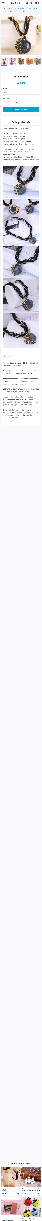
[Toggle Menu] (3, 3)
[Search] (31, 3)
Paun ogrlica (20, 11)
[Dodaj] (18, 1194)
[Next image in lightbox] (39, 35)
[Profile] (27, 3)
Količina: (6, 98)
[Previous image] (2, 62)
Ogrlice (9, 11)
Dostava (7, 356)
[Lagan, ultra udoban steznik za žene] (11, 1181)
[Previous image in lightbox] (3, 35)
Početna (7, 9)
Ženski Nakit (32, 9)
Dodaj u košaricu (21, 109)
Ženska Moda (18, 9)
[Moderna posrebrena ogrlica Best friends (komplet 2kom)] (31, 1181)
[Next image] (39, 62)
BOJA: (5, 89)
